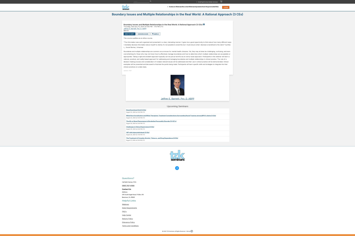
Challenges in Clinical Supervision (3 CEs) (140, 127)
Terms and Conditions (130, 226)
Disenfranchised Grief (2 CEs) (136, 110)
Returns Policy (127, 219)
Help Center (126, 215)
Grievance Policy (128, 222)
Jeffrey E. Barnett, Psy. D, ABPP (135, 29)
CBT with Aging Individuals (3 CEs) (137, 132)
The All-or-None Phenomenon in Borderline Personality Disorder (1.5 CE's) (151, 121)
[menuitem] (201, 2)
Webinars (125, 204)
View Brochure (143, 34)
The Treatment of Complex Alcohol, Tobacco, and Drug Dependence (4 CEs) (152, 138)
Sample (156, 34)
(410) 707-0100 (128, 186)
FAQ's (124, 212)
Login (226, 7)
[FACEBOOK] (177, 168)
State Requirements (129, 208)
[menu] (190, 2)
